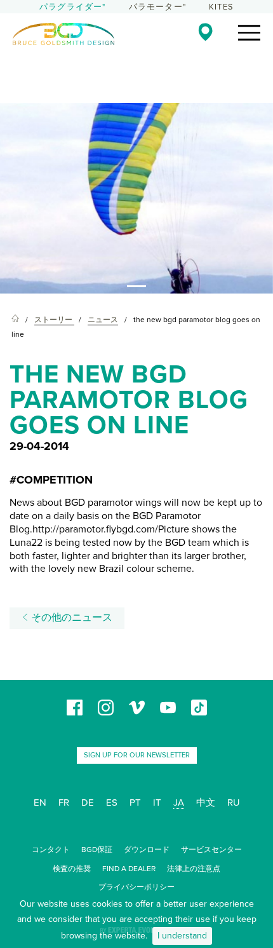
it (157, 802)
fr (63, 802)
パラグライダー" (72, 7)
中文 (205, 802)
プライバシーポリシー (136, 887)
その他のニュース (70, 617)
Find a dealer (129, 868)
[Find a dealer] (205, 31)
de (87, 802)
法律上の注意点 (193, 868)
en (40, 802)
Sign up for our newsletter (137, 755)
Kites (221, 7)
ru (233, 802)
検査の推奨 (72, 868)
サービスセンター (211, 849)
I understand (182, 935)
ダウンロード (147, 849)
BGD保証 (96, 849)
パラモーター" (157, 7)
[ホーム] (15, 320)
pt (135, 802)
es (111, 802)
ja (178, 802)
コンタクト (51, 849)
